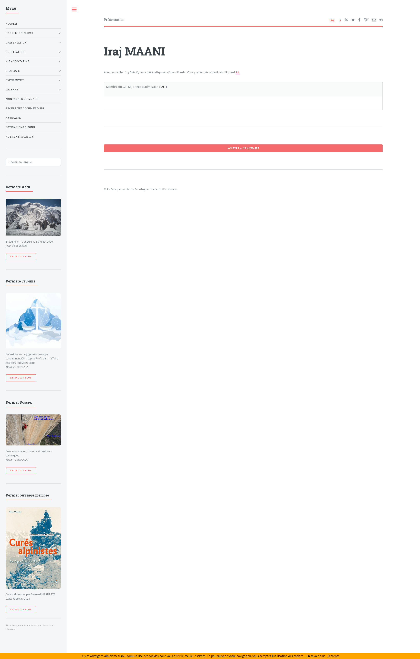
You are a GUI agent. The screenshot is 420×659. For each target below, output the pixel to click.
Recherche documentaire (25, 108)
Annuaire (13, 117)
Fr (340, 20)
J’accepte (333, 656)
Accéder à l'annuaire (243, 148)
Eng (332, 20)
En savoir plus (21, 256)
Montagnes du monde (22, 98)
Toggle (74, 9)
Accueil (12, 23)
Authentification (20, 136)
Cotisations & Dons (20, 127)
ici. (238, 72)
